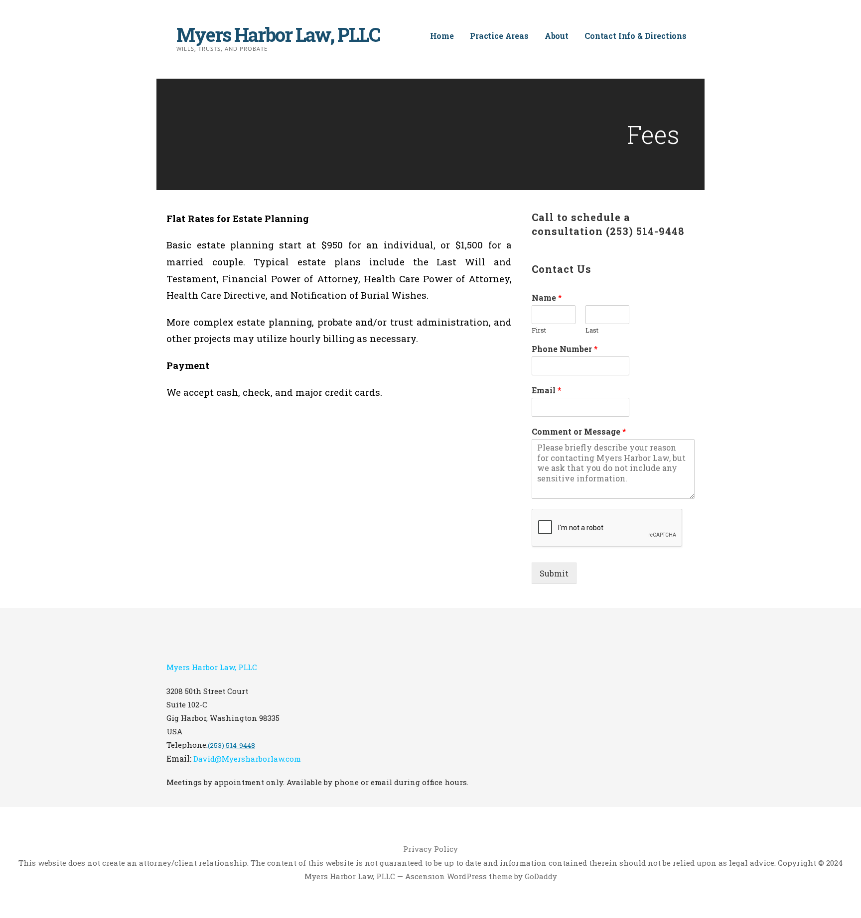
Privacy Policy (430, 849)
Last (591, 330)
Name (547, 298)
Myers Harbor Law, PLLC (278, 34)
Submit (554, 573)
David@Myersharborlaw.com (247, 759)
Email (547, 390)
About (557, 35)
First (539, 330)
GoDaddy (541, 876)
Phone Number (565, 349)
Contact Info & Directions (635, 35)
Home (442, 35)
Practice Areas (499, 35)
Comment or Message (579, 432)
